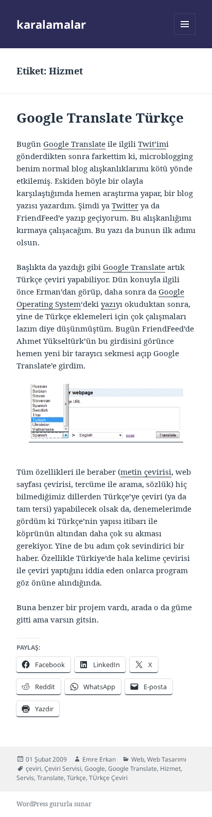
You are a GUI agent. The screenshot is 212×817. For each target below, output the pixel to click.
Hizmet (170, 768)
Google (94, 768)
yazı (108, 304)
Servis (25, 777)
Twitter (125, 205)
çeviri (33, 768)
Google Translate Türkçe (100, 117)
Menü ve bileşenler (185, 34)
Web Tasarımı (166, 759)
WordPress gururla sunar (54, 804)
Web (137, 759)
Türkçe (76, 777)
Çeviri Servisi (62, 768)
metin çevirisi (145, 471)
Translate (50, 777)
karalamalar (51, 24)
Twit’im (152, 144)
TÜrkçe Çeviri (108, 777)
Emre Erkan (99, 759)
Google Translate (74, 144)
